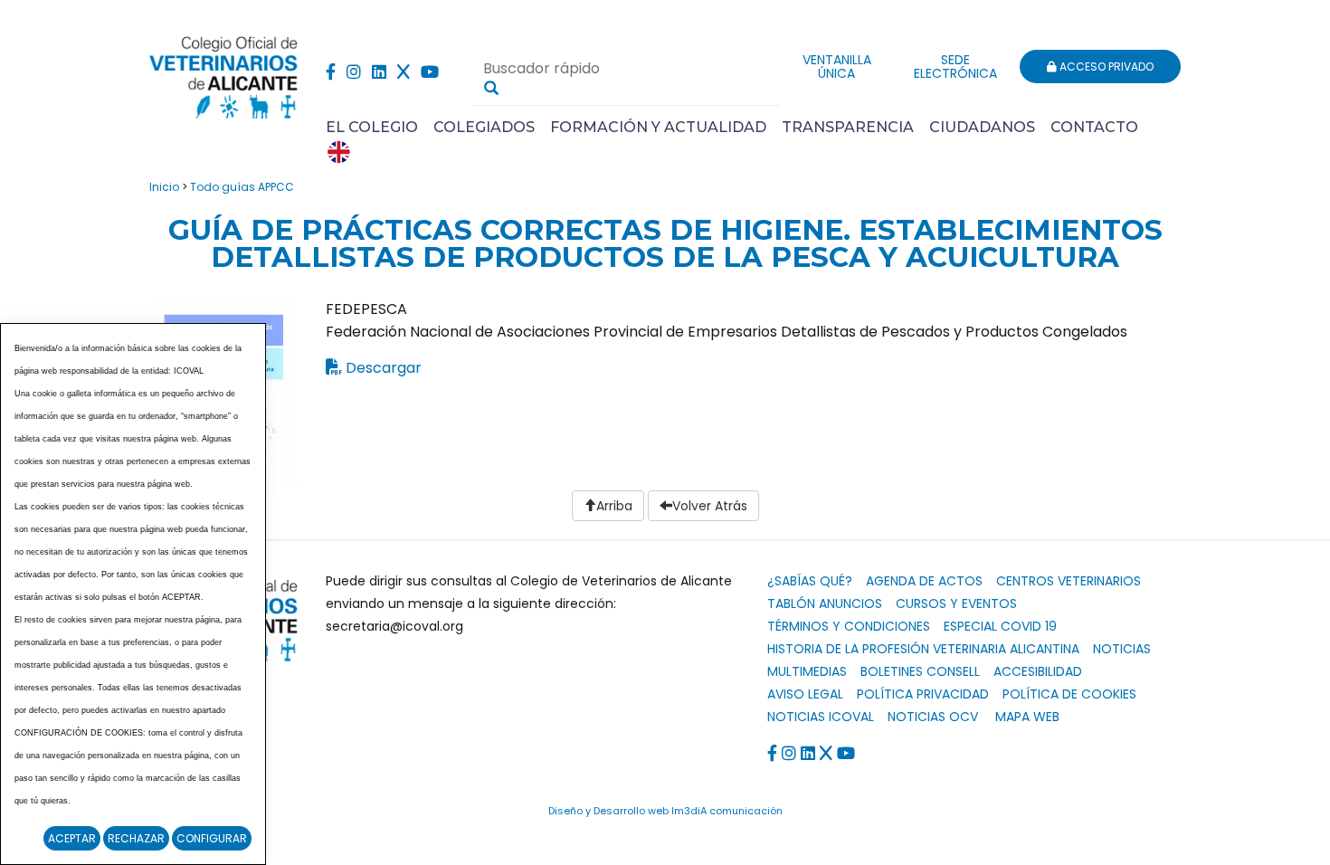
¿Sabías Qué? (809, 581)
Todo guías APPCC (242, 187)
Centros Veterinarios (1068, 581)
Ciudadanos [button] (982, 127)
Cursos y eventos (956, 603)
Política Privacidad (923, 694)
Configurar (211, 838)
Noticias (1122, 649)
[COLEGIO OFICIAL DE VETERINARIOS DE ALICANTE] (224, 72)
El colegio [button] (372, 127)
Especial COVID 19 (1000, 626)
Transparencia (848, 127)
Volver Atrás (709, 506)
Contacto (1094, 127)
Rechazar (136, 838)
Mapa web (1027, 717)
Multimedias (807, 671)
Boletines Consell (920, 671)
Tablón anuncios (824, 603)
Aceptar (72, 838)
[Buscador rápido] (491, 88)
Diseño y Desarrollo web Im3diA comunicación (665, 810)
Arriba (614, 506)
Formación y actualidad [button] (658, 127)
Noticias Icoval (820, 717)
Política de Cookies (1069, 694)
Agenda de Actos (924, 581)
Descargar (384, 367)
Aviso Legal (805, 694)
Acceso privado (1105, 66)
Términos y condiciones (848, 626)
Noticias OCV (933, 717)
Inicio (164, 187)
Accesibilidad (1037, 671)
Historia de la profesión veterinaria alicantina (923, 649)
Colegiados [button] (484, 127)
